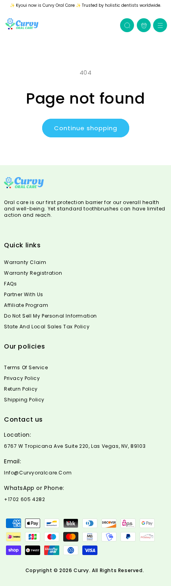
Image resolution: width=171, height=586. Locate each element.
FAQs (10, 283)
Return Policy (21, 389)
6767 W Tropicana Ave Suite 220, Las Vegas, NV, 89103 (75, 446)
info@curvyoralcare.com (38, 473)
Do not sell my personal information (50, 315)
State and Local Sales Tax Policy (46, 326)
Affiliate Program (26, 305)
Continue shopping (85, 128)
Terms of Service (26, 367)
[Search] (127, 25)
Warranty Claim (25, 262)
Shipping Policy (24, 399)
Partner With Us (23, 294)
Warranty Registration (33, 273)
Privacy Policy (22, 378)
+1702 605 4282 (24, 499)
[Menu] (160, 25)
